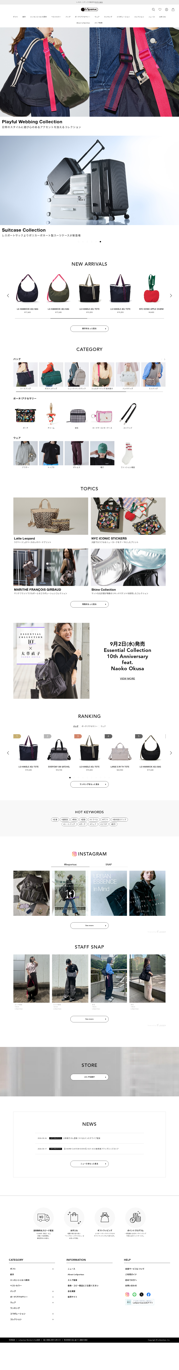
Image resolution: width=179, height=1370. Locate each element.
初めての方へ (131, 1280)
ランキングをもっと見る (89, 784)
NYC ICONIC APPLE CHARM (120, 309)
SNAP (109, 864)
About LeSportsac (76, 1274)
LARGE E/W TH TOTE (120, 766)
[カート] (173, 9)
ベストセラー (16, 1286)
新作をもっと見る (89, 329)
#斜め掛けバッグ (119, 820)
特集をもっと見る (89, 604)
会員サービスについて (135, 1269)
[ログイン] (166, 9)
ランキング (15, 1308)
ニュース (71, 1269)
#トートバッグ (69, 824)
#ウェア (93, 824)
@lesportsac (70, 864)
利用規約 (12, 1340)
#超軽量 (65, 820)
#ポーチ (82, 824)
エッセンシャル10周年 (20, 1280)
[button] (6, 187)
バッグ (75, 726)
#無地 (74, 820)
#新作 (113, 824)
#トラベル (94, 820)
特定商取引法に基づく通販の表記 (76, 1340)
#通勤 (83, 820)
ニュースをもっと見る (89, 1164)
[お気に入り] (160, 9)
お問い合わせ (131, 1286)
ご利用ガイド (131, 1274)
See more (89, 925)
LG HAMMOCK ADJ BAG (27, 309)
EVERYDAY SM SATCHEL (59, 766)
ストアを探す (89, 1077)
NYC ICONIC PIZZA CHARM (151, 309)
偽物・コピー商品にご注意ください (83, 1286)
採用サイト (72, 1297)
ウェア (103, 726)
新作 (12, 1274)
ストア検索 (72, 1280)
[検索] (153, 9)
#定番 (55, 820)
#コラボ (104, 824)
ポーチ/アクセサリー (89, 726)
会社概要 (71, 1291)
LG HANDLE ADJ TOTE (58, 309)
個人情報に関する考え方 (52, 1340)
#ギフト (105, 820)
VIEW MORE (127, 678)
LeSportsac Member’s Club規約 (29, 1340)
